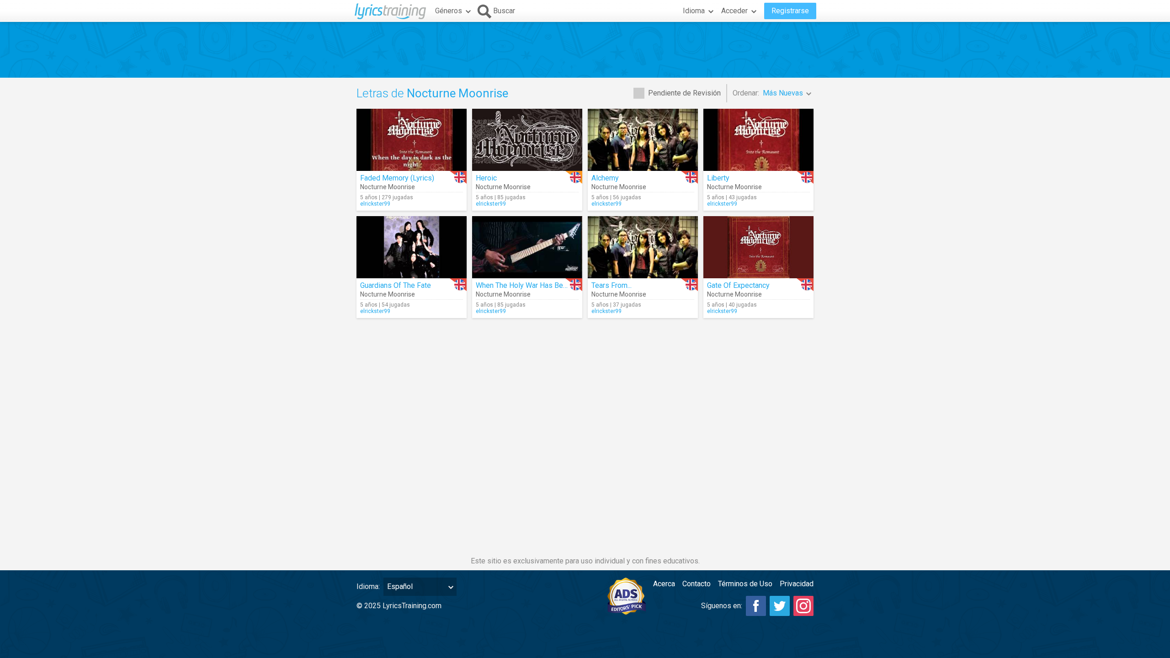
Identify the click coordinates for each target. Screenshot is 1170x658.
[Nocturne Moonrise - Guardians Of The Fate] (411, 247)
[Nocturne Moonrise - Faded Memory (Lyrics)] (411, 140)
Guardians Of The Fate (395, 285)
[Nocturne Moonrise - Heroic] (527, 140)
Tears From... (611, 285)
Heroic (486, 178)
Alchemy (605, 178)
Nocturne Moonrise (387, 187)
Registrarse (790, 10)
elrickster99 (375, 204)
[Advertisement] (585, 49)
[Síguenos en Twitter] (780, 606)
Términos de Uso (745, 583)
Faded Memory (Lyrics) (397, 178)
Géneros (448, 10)
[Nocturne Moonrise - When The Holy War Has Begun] (527, 247)
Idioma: (368, 586)
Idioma (694, 10)
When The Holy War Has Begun (525, 285)
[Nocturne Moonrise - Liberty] (758, 140)
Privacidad (797, 583)
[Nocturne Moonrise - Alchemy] (643, 140)
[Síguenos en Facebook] (756, 606)
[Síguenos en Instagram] (803, 606)
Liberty (718, 178)
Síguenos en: (721, 605)
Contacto (696, 583)
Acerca (664, 583)
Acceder (734, 10)
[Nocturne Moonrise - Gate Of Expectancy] (758, 247)
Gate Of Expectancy (738, 285)
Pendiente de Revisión (684, 93)
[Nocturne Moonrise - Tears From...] (643, 247)
